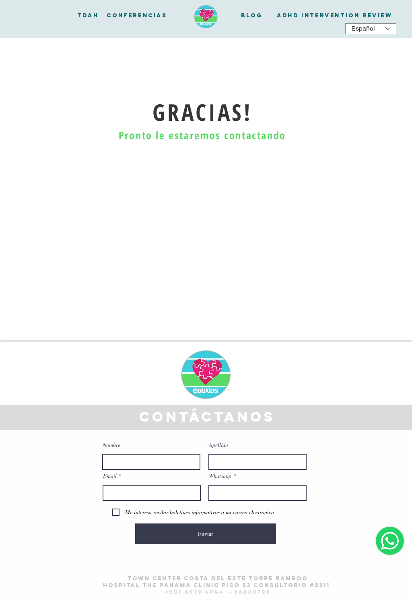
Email (110, 476)
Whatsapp (220, 476)
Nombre (111, 445)
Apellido (218, 445)
